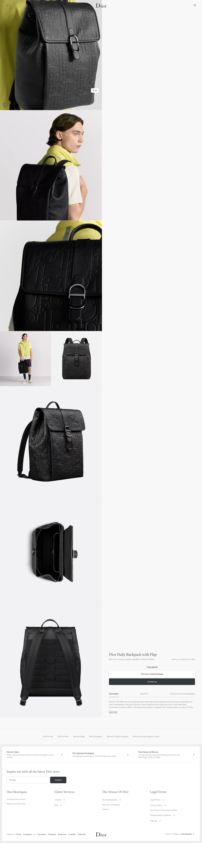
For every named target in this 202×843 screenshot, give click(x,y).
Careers (105, 809)
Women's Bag (79, 736)
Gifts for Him (63, 736)
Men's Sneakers (95, 736)
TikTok (18, 834)
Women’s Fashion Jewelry (117, 736)
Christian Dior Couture (16, 799)
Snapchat (62, 834)
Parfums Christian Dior (16, 804)
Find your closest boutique (152, 674)
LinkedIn (72, 834)
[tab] (114, 693)
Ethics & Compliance (111, 805)
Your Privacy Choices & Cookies (163, 810)
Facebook (42, 834)
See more (113, 712)
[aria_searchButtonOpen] (195, 5)
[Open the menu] (7, 5)
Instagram (27, 834)
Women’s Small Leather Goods (146, 736)
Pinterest (52, 834)
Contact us (152, 682)
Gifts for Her (48, 736)
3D (96, 90)
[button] (51, 55)
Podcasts (82, 834)
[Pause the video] (5, 104)
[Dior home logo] (101, 5)
